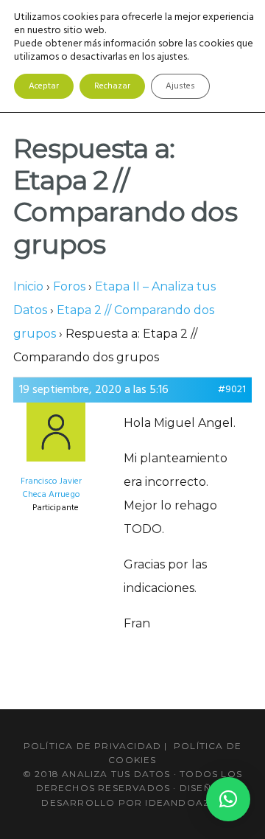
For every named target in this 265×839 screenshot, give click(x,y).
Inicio (28, 286)
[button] (228, 799)
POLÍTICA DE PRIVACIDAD (92, 745)
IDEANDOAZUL (184, 802)
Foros (69, 286)
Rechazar (112, 86)
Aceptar (44, 86)
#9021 (232, 390)
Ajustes (180, 86)
